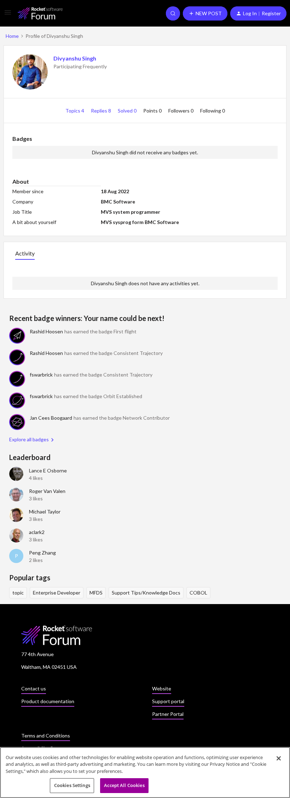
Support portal (168, 701)
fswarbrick (41, 375)
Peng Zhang (42, 553)
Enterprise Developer (56, 593)
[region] (145, 772)
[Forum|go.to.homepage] (40, 13)
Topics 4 (75, 111)
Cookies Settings (72, 785)
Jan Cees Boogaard (51, 418)
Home (12, 36)
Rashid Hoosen (46, 331)
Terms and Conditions (45, 736)
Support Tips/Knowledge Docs (146, 593)
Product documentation (47, 701)
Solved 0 (128, 111)
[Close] (278, 758)
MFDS (96, 593)
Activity (25, 253)
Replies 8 (101, 111)
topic (18, 593)
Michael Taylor (44, 512)
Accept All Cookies (124, 785)
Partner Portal (168, 714)
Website (161, 688)
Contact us (33, 688)
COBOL (198, 593)
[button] (8, 15)
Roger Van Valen (47, 491)
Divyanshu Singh (74, 58)
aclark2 (37, 532)
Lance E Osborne (48, 470)
